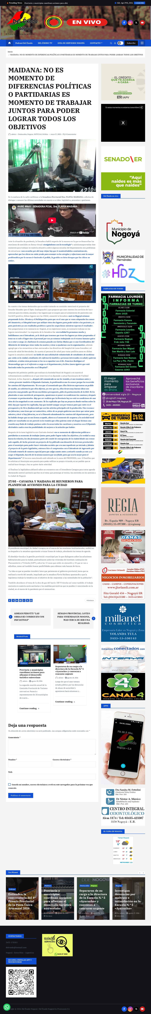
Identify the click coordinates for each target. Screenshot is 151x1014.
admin (13, 137)
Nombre (12, 762)
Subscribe (131, 46)
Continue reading (28, 711)
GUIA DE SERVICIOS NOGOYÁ (71, 46)
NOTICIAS (38, 137)
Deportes (119, 892)
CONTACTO (95, 46)
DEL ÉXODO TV (45, 46)
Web (10, 775)
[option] (22, 901)
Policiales (92, 885)
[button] (140, 876)
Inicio (10, 54)
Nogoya (30, 137)
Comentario (14, 740)
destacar (91, 603)
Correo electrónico (62, 762)
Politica (45, 137)
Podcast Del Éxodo (24, 46)
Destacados (22, 137)
